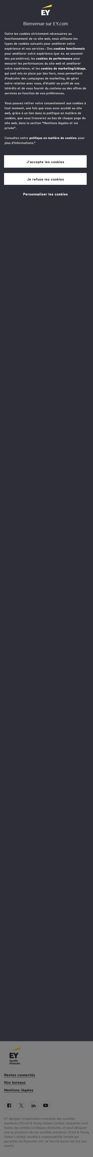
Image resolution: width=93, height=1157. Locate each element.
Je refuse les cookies (45, 178)
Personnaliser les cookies (45, 193)
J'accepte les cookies (45, 161)
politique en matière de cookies (53, 138)
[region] (46, 520)
